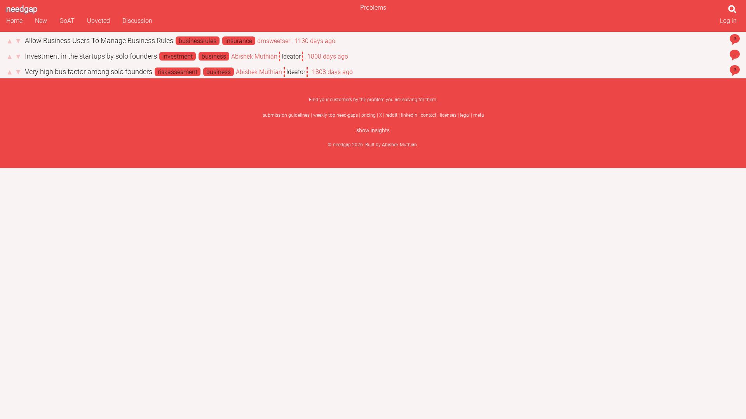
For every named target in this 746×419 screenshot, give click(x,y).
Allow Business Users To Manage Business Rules (100, 41)
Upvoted (98, 20)
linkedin (409, 115)
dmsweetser (273, 41)
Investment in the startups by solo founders (92, 56)
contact (428, 115)
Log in (728, 20)
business (214, 56)
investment (177, 56)
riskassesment (177, 72)
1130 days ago (315, 41)
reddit (391, 115)
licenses (448, 115)
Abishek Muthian (254, 56)
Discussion (137, 20)
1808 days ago (327, 56)
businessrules (197, 41)
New (41, 20)
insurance (238, 41)
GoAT (67, 20)
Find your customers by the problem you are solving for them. (373, 99)
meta (478, 115)
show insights (373, 130)
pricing (368, 115)
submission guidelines (286, 115)
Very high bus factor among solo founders (89, 72)
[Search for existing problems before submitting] (734, 11)
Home (14, 20)
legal (465, 115)
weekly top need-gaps (335, 115)
